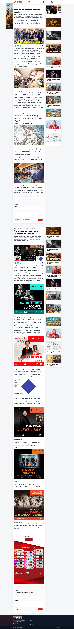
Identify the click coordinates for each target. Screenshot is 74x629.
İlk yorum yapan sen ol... (29, 592)
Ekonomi (41, 620)
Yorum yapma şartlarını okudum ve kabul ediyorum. (22, 219)
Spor (30, 621)
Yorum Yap (40, 219)
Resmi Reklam (52, 2)
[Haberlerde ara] (56, 2)
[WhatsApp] (13, 623)
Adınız (16, 206)
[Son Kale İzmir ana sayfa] (17, 618)
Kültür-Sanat (44, 2)
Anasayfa (15, 228)
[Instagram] (15, 623)
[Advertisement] (64, 16)
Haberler (18, 228)
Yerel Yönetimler (29, 2)
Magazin (41, 621)
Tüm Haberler (52, 620)
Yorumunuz (16, 600)
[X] (17, 623)
